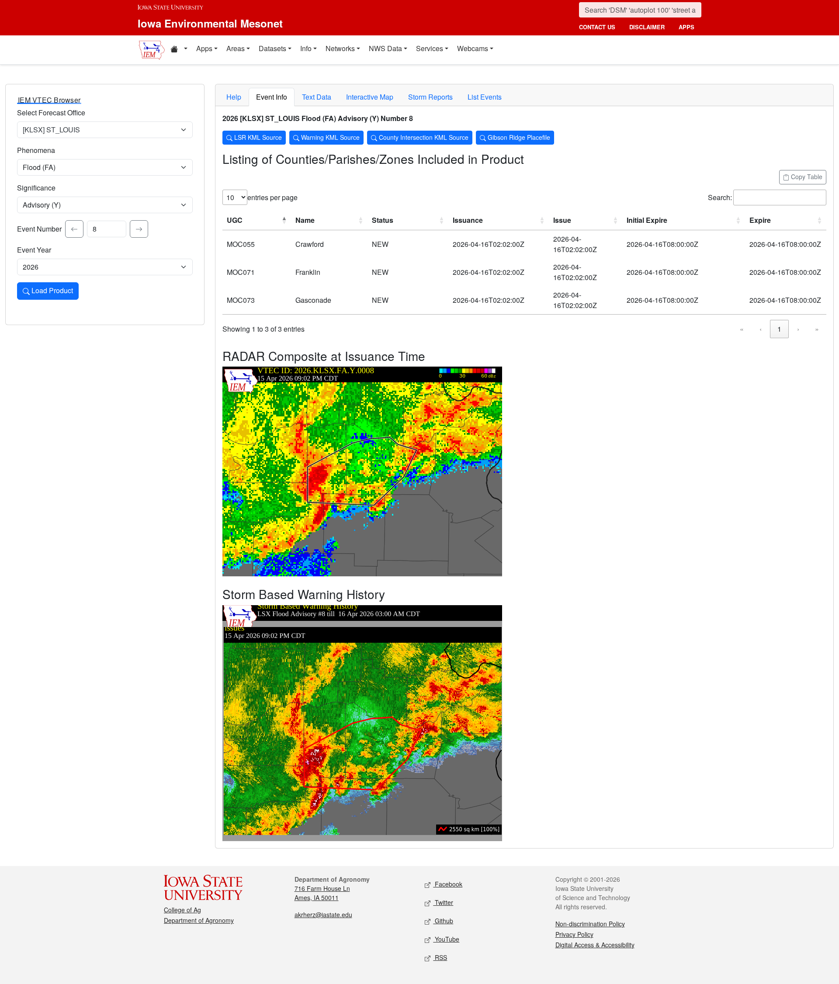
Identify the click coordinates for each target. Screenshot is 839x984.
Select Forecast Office (51, 112)
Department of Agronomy (199, 920)
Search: (720, 197)
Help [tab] (233, 97)
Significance (36, 188)
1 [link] (779, 329)
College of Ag (182, 909)
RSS (440, 957)
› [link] (798, 329)
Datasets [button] (272, 48)
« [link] (742, 329)
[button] (178, 50)
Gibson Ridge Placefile (518, 137)
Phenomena (36, 150)
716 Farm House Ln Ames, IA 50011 (322, 893)
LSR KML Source (257, 137)
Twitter (443, 902)
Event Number (39, 229)
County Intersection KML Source (422, 137)
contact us (597, 27)
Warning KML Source (329, 137)
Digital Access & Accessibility (594, 944)
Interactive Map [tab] (369, 97)
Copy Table (805, 176)
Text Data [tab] (316, 97)
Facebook (447, 884)
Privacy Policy (574, 934)
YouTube (446, 939)
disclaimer (647, 27)
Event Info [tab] (271, 97)
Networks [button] (340, 48)
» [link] (817, 329)
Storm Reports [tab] (430, 97)
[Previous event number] (74, 229)
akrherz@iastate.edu (323, 914)
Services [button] (429, 48)
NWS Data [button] (385, 48)
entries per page (272, 197)
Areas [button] (235, 48)
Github (443, 920)
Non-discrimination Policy (590, 923)
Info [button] (306, 48)
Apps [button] (204, 48)
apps (686, 27)
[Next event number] (139, 229)
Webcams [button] (472, 48)
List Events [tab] (485, 97)
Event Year (34, 250)
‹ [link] (760, 329)
